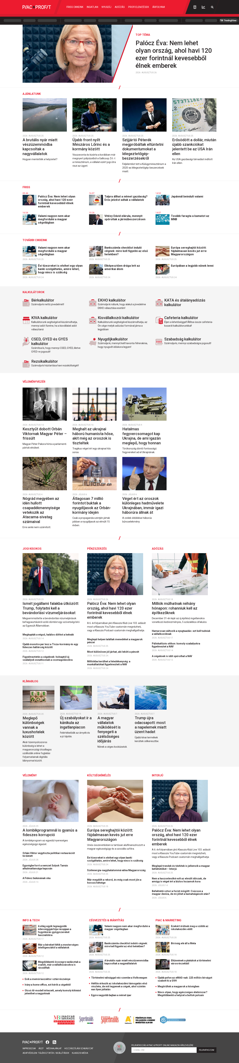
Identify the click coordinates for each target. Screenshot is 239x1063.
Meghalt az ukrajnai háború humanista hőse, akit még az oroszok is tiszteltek (93, 436)
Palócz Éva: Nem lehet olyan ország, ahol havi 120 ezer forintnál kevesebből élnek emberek (174, 54)
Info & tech (31, 920)
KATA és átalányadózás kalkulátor (184, 302)
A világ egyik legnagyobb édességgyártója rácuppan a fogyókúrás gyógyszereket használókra (54, 930)
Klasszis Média (80, 1053)
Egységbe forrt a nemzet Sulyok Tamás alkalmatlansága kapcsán (45, 867)
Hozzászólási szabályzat (78, 1048)
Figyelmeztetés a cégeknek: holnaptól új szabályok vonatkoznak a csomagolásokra (48, 658)
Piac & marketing (168, 920)
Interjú (157, 775)
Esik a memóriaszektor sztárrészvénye (47, 979)
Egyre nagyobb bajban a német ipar (111, 995)
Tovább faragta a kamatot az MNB (190, 217)
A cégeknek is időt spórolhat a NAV (172, 656)
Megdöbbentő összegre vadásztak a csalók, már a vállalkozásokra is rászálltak (59, 965)
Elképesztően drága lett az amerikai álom (122, 267)
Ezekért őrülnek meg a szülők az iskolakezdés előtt (189, 928)
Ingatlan (92, 7)
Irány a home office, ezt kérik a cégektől (48, 984)
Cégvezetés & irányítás (106, 920)
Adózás (120, 7)
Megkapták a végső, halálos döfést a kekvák (48, 634)
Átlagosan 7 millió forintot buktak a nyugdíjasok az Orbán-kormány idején (91, 505)
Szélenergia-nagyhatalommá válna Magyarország (116, 870)
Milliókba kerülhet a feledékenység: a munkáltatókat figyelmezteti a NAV (108, 663)
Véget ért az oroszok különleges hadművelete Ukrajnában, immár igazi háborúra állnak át (143, 505)
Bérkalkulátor (42, 300)
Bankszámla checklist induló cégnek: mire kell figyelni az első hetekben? (126, 251)
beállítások (62, 1053)
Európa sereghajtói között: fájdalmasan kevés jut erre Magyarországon (189, 251)
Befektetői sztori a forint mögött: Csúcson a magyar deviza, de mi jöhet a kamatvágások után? (181, 892)
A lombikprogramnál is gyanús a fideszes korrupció (50, 832)
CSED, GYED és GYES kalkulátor (49, 341)
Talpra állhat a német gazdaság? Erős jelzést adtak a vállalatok (125, 198)
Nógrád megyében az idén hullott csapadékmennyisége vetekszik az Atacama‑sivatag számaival (41, 510)
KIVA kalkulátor (44, 318)
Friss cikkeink (74, 7)
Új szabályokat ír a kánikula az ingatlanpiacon (76, 722)
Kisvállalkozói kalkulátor (118, 318)
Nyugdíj (106, 7)
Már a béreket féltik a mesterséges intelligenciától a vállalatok (58, 946)
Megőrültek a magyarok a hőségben (178, 986)
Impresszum (29, 1048)
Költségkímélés (99, 775)
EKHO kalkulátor (112, 300)
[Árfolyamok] (203, 7)
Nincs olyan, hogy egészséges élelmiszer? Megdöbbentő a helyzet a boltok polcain (182, 994)
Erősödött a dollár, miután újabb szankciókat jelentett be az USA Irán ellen (194, 147)
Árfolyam (158, 7)
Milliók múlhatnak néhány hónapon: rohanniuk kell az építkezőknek (174, 608)
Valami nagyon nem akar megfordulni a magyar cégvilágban (54, 219)
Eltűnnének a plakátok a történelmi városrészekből (191, 962)
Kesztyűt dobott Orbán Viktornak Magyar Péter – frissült (45, 433)
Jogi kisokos (32, 548)
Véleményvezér (34, 381)
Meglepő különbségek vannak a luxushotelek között (33, 727)
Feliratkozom (206, 1050)
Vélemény (30, 775)
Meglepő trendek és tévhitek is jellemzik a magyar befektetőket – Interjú (181, 867)
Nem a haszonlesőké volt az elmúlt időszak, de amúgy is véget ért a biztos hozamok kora (179, 880)
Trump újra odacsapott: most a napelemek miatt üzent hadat (150, 725)
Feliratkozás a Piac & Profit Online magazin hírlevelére (162, 1045)
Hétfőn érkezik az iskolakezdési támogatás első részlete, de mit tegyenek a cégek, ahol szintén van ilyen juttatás (119, 986)
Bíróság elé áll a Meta (183, 943)
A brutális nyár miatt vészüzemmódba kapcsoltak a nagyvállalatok (40, 147)
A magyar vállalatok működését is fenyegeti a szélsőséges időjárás (109, 729)
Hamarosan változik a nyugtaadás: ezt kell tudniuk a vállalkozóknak (181, 632)
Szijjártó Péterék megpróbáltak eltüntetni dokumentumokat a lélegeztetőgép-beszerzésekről (142, 149)
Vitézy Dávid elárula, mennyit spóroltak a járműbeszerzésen (125, 217)
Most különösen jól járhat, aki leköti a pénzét (113, 651)
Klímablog (30, 681)
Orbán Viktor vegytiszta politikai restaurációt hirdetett (49, 854)
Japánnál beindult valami (187, 196)
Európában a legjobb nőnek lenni (192, 265)
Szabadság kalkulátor (182, 339)
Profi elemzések (138, 7)
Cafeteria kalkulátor (181, 318)
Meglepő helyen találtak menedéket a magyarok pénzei (115, 641)
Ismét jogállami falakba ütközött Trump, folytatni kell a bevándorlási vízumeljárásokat (50, 608)
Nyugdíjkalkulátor (113, 339)
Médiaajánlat (54, 1048)
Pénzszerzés (97, 548)
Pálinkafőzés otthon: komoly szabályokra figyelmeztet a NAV (176, 645)
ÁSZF (41, 1048)
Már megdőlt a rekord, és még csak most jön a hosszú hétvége (114, 881)
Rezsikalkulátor (44, 361)
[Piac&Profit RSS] (54, 1042)
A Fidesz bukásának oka (37, 878)
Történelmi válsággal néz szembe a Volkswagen (119, 977)
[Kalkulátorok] (195, 7)
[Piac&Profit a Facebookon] (48, 1042)
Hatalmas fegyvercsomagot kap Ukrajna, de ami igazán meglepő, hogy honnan (142, 436)
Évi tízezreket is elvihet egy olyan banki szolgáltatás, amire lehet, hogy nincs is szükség (60, 269)
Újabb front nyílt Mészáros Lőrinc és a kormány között (91, 144)
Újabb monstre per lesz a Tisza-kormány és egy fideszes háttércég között (50, 646)
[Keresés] (212, 7)
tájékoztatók (46, 1053)
